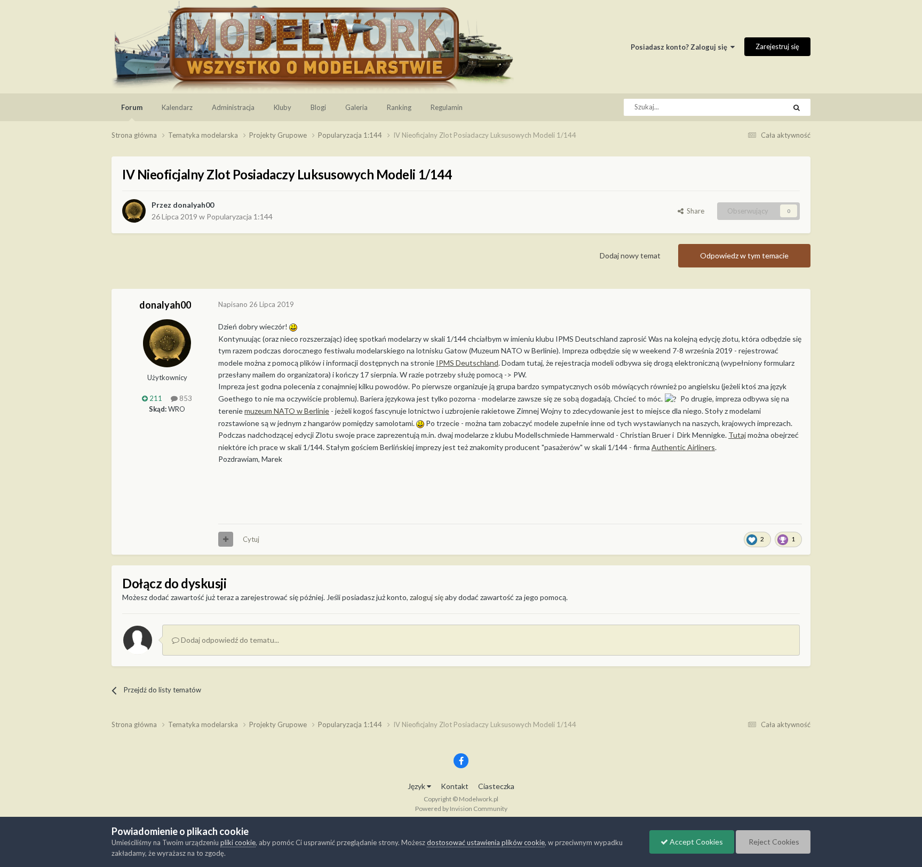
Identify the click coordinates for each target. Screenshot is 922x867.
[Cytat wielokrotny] (225, 539)
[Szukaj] (796, 107)
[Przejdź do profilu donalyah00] (134, 211)
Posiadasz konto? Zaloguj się (680, 47)
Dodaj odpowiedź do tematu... (229, 639)
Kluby (282, 107)
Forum (131, 107)
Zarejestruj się (777, 46)
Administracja (233, 107)
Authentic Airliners (683, 447)
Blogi (318, 107)
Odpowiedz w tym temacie (744, 255)
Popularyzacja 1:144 (239, 216)
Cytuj (251, 539)
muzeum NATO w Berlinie (286, 410)
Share (693, 211)
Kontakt (454, 786)
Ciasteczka (496, 786)
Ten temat (756, 107)
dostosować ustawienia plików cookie (486, 842)
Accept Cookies (695, 841)
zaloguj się (426, 597)
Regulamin (447, 107)
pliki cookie (238, 842)
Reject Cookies (773, 841)
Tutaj (737, 434)
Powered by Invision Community (461, 809)
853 (185, 398)
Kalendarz (177, 107)
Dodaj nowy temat (630, 255)
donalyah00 (193, 204)
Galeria (356, 107)
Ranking (399, 107)
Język (417, 786)
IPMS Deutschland (467, 362)
